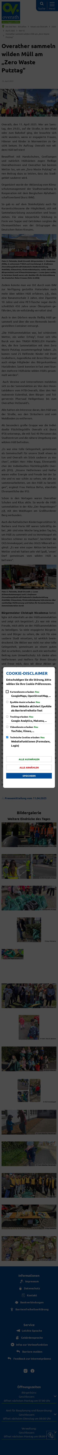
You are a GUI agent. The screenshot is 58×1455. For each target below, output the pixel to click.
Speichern (29, 775)
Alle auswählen (29, 759)
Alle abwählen (29, 767)
